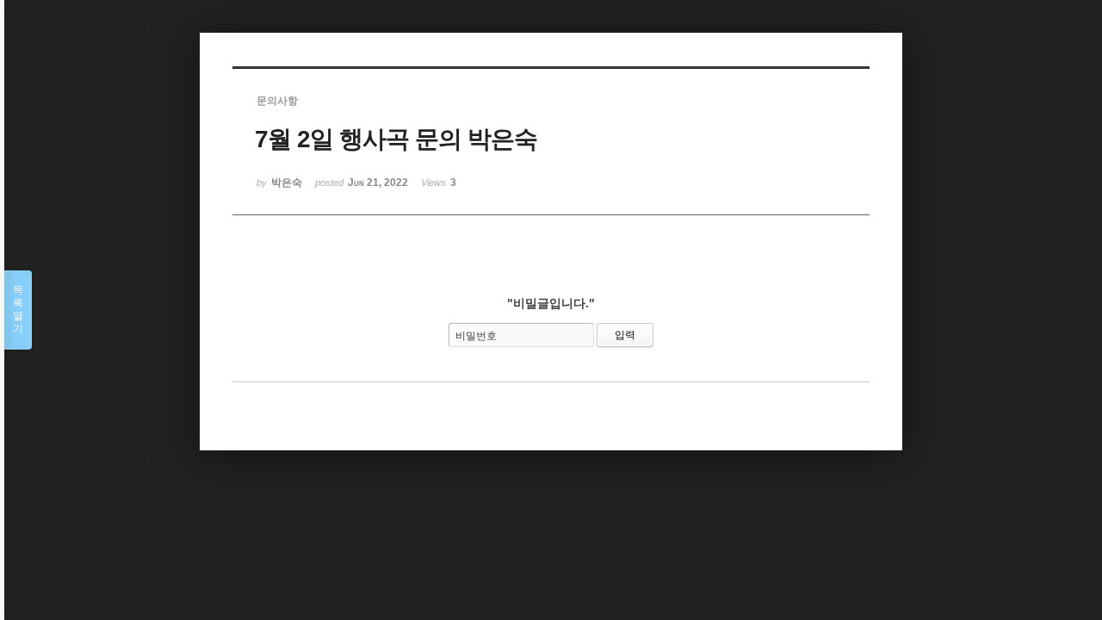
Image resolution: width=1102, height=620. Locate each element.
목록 (18, 309)
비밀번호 (476, 336)
